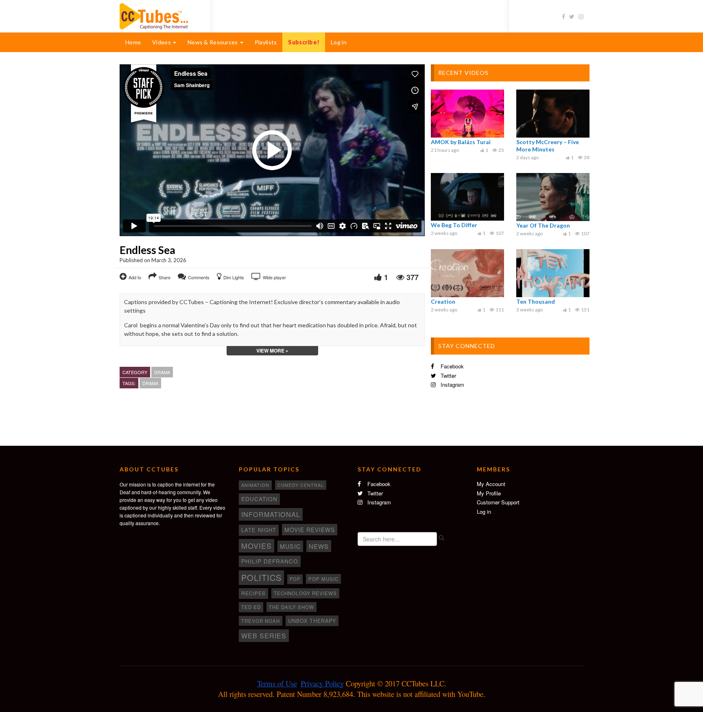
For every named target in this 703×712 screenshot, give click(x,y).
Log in (339, 42)
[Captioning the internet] (159, 15)
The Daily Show (291, 607)
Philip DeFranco (269, 561)
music (290, 546)
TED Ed (251, 607)
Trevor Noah (260, 621)
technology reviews (305, 593)
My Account (491, 484)
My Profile (489, 493)
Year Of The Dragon (543, 225)
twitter (447, 375)
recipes (253, 593)
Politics (261, 577)
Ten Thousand (535, 301)
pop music (323, 579)
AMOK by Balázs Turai (461, 141)
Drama (162, 372)
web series (263, 635)
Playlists (266, 42)
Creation (443, 301)
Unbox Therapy (312, 620)
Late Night (258, 530)
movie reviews (309, 530)
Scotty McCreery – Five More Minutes (547, 145)
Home (133, 42)
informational (270, 514)
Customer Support (498, 502)
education (259, 499)
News (319, 546)
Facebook (451, 366)
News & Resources (213, 42)
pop (295, 579)
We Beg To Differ (454, 224)
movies (256, 545)
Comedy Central (300, 485)
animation (255, 485)
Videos (162, 42)
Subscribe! (303, 42)
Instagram (451, 384)
